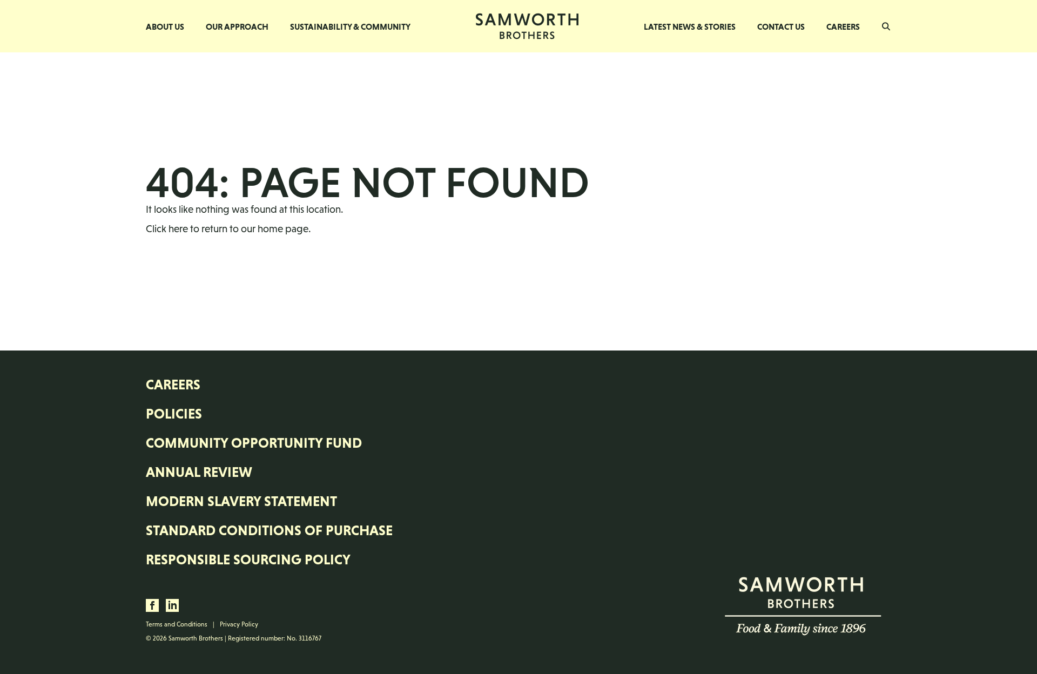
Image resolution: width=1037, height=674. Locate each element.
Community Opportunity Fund (254, 443)
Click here (167, 228)
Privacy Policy (239, 624)
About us (165, 26)
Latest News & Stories (690, 26)
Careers (843, 26)
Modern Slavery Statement (241, 501)
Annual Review (199, 472)
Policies (174, 414)
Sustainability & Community (350, 26)
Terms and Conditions (176, 624)
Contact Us (781, 26)
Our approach (237, 26)
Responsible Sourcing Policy (248, 559)
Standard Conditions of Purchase (269, 530)
